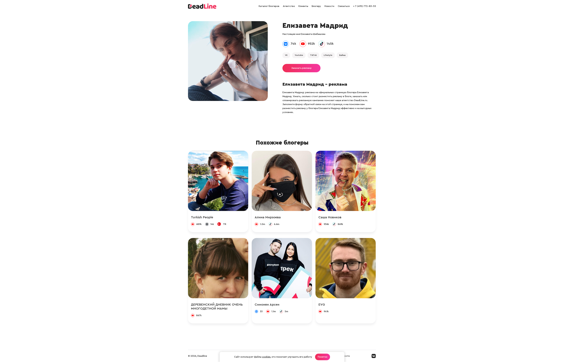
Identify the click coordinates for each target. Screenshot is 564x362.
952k (311, 43)
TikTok (313, 55)
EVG (321, 304)
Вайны (342, 55)
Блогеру (316, 6)
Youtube (299, 55)
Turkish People (202, 217)
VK (286, 55)
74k (293, 43)
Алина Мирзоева (268, 217)
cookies (266, 357)
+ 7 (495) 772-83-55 (364, 6)
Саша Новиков (329, 217)
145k (330, 43)
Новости (329, 6)
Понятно (322, 357)
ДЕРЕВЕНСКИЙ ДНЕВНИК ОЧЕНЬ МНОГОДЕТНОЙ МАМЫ (216, 306)
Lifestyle (328, 55)
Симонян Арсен (267, 304)
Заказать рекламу (301, 68)
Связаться (344, 6)
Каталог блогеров (269, 6)
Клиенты (303, 6)
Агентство (289, 6)
